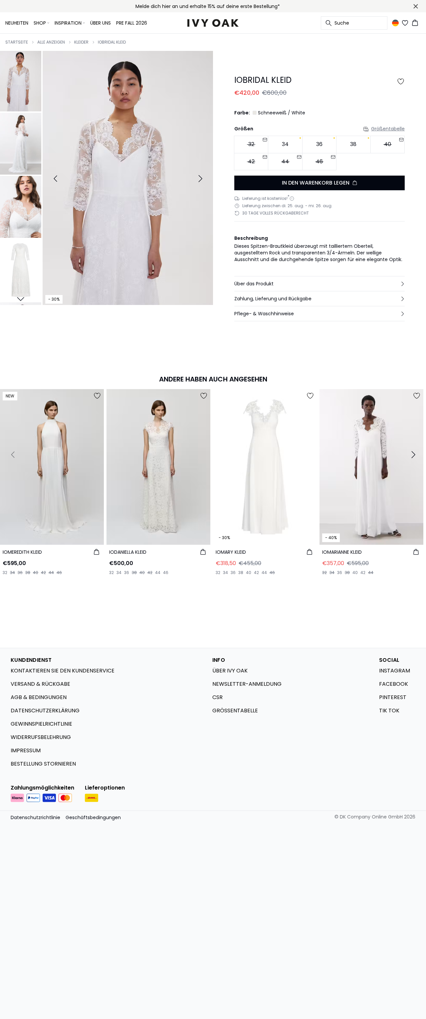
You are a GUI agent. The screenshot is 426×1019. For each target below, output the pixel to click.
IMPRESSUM (26, 750)
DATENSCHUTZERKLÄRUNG (45, 710)
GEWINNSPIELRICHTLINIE (41, 724)
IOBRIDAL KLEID (112, 42)
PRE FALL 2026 (131, 23)
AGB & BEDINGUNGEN (39, 697)
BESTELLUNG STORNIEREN (43, 764)
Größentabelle (388, 128)
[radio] (285, 144)
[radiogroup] (319, 153)
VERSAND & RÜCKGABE (40, 684)
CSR (217, 697)
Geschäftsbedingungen (93, 817)
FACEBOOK (393, 684)
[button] (319, 283)
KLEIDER (81, 42)
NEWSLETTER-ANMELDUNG (247, 684)
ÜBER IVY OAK (230, 670)
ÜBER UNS (100, 23)
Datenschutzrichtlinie (35, 817)
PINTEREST (392, 697)
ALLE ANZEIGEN (51, 42)
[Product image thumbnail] (20, 80)
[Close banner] (416, 6)
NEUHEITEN (16, 23)
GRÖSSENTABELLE (235, 710)
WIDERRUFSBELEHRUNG (41, 737)
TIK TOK (389, 710)
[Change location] (395, 23)
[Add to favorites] (400, 81)
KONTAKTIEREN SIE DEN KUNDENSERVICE (62, 670)
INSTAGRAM (394, 670)
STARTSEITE (16, 42)
